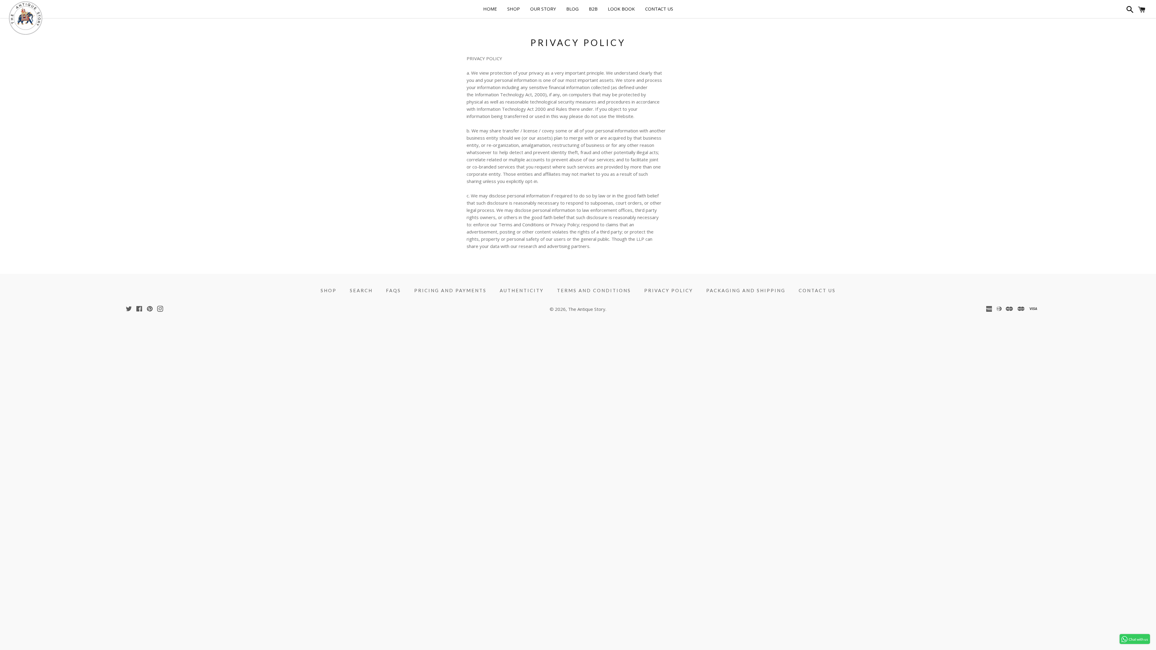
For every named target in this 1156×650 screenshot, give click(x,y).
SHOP (513, 9)
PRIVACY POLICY (668, 290)
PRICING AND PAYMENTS (450, 290)
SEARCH (361, 290)
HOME (490, 9)
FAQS (393, 290)
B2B (593, 9)
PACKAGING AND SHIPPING (745, 290)
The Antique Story (586, 309)
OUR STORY (543, 9)
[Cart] (1141, 11)
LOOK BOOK (621, 9)
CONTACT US (659, 9)
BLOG (572, 9)
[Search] (1129, 11)
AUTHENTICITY (522, 290)
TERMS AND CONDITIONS (594, 290)
